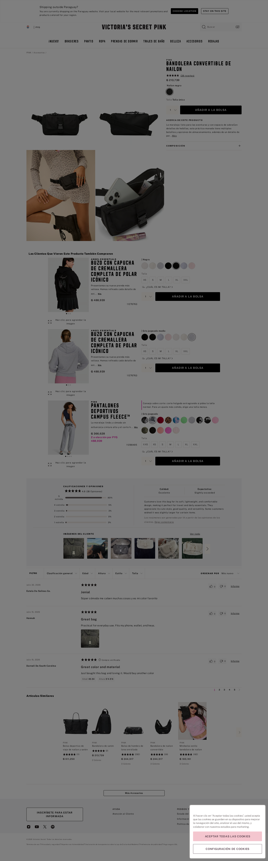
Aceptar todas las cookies (227, 836)
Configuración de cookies (227, 848)
